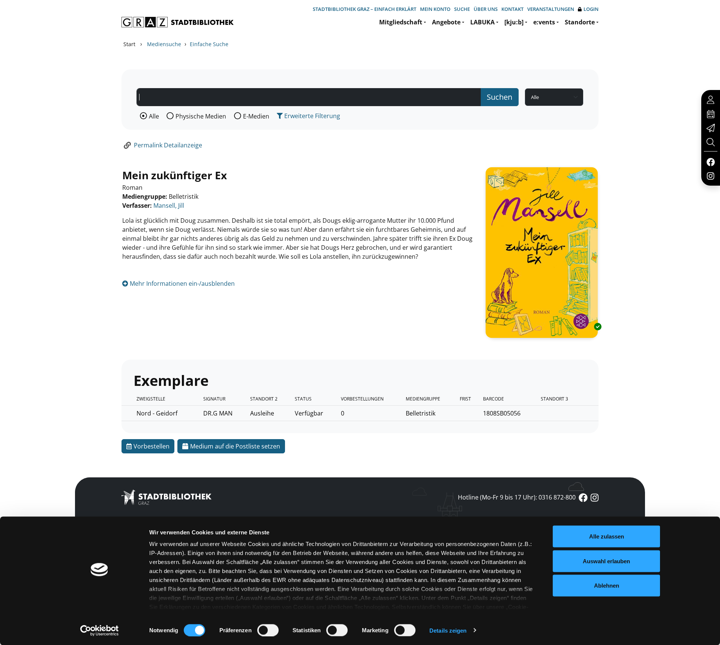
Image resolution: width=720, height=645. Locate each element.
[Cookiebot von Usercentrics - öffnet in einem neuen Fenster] (99, 630)
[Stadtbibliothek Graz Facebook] (710, 161)
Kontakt (512, 9)
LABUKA (482, 22)
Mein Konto (435, 9)
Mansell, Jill (168, 205)
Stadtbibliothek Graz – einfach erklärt (364, 9)
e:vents (544, 22)
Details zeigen (447, 630)
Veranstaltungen (550, 9)
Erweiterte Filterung (311, 116)
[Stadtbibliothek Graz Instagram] (711, 175)
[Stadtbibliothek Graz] (178, 22)
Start (129, 44)
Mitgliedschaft (400, 22)
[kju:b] (514, 22)
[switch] (268, 630)
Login (591, 9)
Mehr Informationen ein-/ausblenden (181, 283)
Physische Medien (201, 116)
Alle (154, 116)
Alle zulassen (606, 536)
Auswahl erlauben (606, 561)
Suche (462, 9)
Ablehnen (606, 585)
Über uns (486, 9)
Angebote (446, 22)
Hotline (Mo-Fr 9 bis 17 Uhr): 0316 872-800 (517, 497)
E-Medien (256, 116)
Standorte (580, 22)
